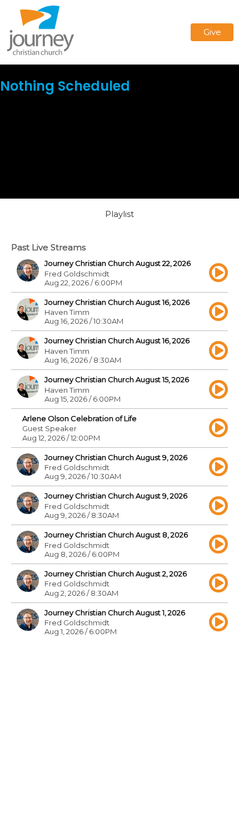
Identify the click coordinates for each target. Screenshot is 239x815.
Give (212, 32)
